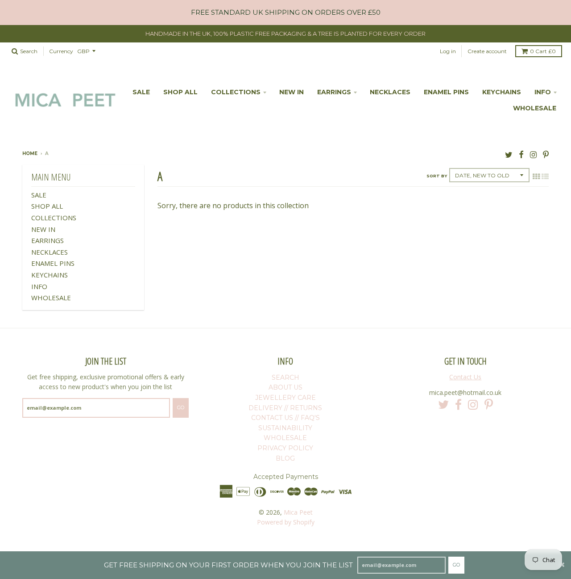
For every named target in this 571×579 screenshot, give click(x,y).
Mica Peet (298, 512)
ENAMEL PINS (446, 92)
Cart (543, 51)
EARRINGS (334, 92)
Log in (448, 51)
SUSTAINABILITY (285, 428)
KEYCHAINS (501, 92)
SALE (141, 92)
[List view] (545, 176)
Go (456, 565)
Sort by (436, 175)
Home (29, 153)
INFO (542, 92)
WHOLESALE (534, 108)
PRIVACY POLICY (285, 448)
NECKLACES (390, 92)
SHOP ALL (180, 92)
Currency (61, 51)
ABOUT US (285, 387)
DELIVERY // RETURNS (285, 408)
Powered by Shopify (285, 522)
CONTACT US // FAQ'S (285, 418)
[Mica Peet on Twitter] (509, 154)
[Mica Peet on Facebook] (521, 154)
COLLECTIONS (236, 92)
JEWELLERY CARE (285, 398)
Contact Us (465, 377)
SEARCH (285, 377)
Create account (487, 51)
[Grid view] (536, 176)
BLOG (285, 458)
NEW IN (291, 92)
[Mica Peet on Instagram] (533, 154)
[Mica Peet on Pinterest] (546, 154)
